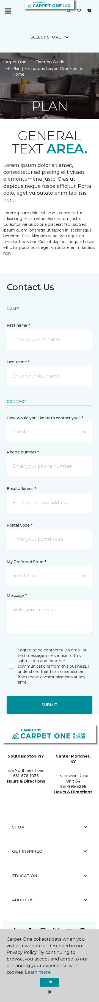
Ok (49, 981)
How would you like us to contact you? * (45, 418)
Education (24, 875)
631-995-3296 (73, 786)
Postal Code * (19, 525)
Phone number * (23, 452)
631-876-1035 (26, 775)
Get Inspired (27, 851)
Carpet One (14, 61)
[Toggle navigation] (8, 11)
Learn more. (38, 972)
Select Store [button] (46, 37)
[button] (69, 11)
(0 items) (89, 11)
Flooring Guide (49, 61)
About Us (23, 900)
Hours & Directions (26, 781)
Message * (16, 596)
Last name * (18, 362)
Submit (49, 704)
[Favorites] (79, 11)
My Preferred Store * (26, 562)
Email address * (21, 489)
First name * (18, 325)
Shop (18, 827)
